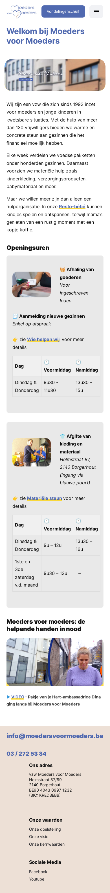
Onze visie (38, 836)
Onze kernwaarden (47, 844)
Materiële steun (44, 498)
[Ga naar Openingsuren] (55, 75)
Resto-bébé (72, 206)
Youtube (36, 879)
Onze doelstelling (45, 829)
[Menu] (96, 11)
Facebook (38, 871)
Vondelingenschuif (63, 11)
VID (15, 697)
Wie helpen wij (43, 339)
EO (21, 697)
